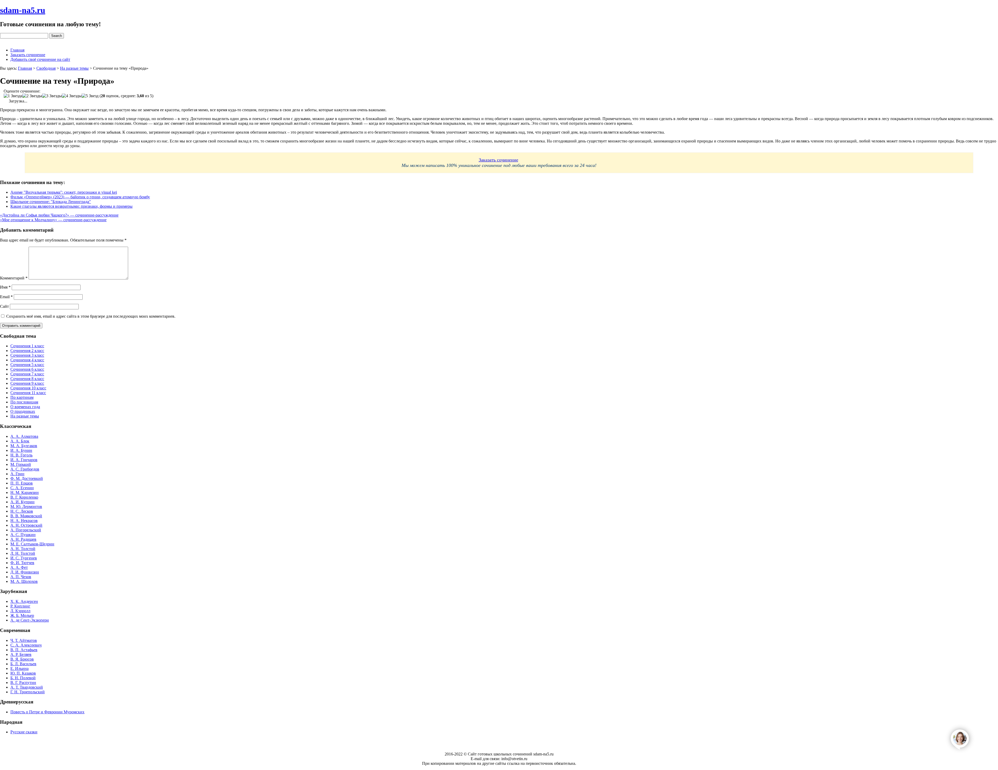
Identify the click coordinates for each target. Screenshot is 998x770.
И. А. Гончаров (23, 460)
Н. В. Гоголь (21, 455)
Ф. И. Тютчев (22, 562)
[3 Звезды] (52, 96)
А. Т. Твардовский (26, 687)
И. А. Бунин (21, 450)
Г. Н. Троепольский (27, 692)
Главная (17, 50)
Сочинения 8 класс (27, 378)
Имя (5, 287)
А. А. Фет (19, 567)
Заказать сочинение (27, 55)
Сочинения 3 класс (27, 355)
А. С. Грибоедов (24, 469)
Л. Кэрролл (20, 611)
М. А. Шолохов (24, 581)
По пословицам (24, 402)
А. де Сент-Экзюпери (29, 620)
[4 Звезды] (72, 96)
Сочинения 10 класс (28, 388)
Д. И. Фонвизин (24, 572)
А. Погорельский (25, 530)
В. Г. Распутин (23, 682)
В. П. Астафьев (23, 650)
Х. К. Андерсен (24, 601)
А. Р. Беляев (20, 654)
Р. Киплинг (20, 606)
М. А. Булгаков (23, 445)
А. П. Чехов (20, 577)
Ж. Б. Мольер (22, 615)
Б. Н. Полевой (23, 678)
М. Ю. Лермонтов (26, 506)
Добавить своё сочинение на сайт (40, 59)
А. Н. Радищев (23, 539)
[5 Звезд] (90, 96)
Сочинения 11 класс (28, 392)
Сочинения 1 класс (27, 346)
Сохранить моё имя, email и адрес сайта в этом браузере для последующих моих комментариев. (90, 316)
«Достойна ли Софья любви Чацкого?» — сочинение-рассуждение (59, 215)
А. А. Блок (19, 441)
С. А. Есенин (22, 488)
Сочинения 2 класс (27, 350)
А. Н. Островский (26, 525)
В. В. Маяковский (26, 516)
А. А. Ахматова (24, 436)
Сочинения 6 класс (27, 369)
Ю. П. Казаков (23, 673)
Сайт (4, 306)
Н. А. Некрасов (24, 520)
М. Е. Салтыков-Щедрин (32, 544)
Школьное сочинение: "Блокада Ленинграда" (50, 201)
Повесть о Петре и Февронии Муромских (47, 712)
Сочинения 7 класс (27, 374)
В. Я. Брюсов (22, 659)
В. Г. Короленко (24, 497)
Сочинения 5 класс (27, 364)
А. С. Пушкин (23, 534)
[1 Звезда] (13, 96)
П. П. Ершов (21, 483)
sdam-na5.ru (22, 10)
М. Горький (20, 464)
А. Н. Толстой (22, 548)
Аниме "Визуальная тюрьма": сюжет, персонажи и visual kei (63, 192)
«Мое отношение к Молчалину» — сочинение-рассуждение (53, 220)
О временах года (25, 406)
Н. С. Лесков (21, 511)
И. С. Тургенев (23, 558)
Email (6, 297)
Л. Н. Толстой (22, 553)
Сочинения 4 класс (27, 360)
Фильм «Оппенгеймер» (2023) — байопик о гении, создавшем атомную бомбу (80, 197)
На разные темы (24, 416)
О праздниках (22, 411)
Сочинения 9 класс (27, 383)
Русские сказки (23, 732)
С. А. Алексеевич (26, 645)
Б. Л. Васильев (23, 664)
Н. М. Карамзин (24, 492)
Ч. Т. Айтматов (23, 640)
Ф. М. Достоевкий (26, 478)
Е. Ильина (19, 668)
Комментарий (14, 278)
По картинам (22, 397)
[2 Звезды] (32, 96)
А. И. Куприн (22, 502)
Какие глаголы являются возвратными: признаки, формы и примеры (71, 206)
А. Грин (17, 474)
